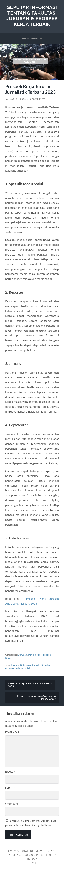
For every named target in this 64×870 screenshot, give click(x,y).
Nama (10, 771)
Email (10, 788)
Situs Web (12, 804)
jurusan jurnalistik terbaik (37, 665)
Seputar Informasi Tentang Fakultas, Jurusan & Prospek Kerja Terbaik (32, 15)
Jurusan (22, 654)
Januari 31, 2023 (15, 99)
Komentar (13, 732)
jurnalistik (16, 665)
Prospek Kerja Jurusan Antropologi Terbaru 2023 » (36, 697)
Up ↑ (33, 862)
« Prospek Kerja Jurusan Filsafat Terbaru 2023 (30, 685)
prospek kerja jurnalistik (18, 668)
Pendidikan (34, 654)
